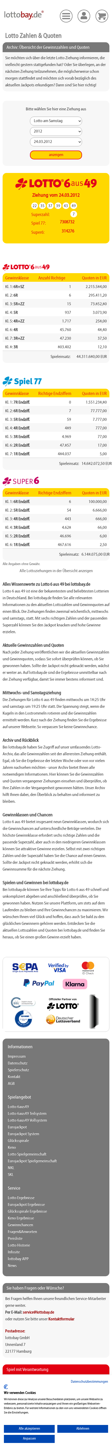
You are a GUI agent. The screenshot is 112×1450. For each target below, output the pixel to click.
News (12, 1265)
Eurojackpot (17, 1127)
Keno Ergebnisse (21, 1218)
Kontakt (14, 1077)
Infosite (14, 1252)
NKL (11, 1168)
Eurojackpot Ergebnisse (26, 1204)
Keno (12, 1147)
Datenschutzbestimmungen (89, 1382)
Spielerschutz (18, 1070)
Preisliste (15, 1238)
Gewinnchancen (20, 1225)
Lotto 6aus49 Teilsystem (27, 1113)
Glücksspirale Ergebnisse (27, 1211)
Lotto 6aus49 (18, 1107)
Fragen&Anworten (22, 1232)
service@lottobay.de (38, 1312)
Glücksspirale (18, 1141)
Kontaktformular (61, 1319)
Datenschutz (17, 1063)
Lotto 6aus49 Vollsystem (27, 1120)
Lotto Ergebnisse (21, 1198)
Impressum (17, 1056)
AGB (11, 1083)
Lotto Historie (19, 1245)
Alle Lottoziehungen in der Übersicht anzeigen (56, 571)
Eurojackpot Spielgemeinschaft (32, 1161)
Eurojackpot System (23, 1134)
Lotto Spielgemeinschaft (27, 1154)
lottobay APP (18, 1259)
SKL (11, 1174)
